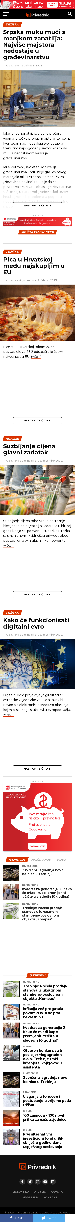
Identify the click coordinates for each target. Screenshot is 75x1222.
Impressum (30, 1197)
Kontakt (50, 1197)
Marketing (20, 1192)
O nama (40, 1192)
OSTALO (57, 1192)
